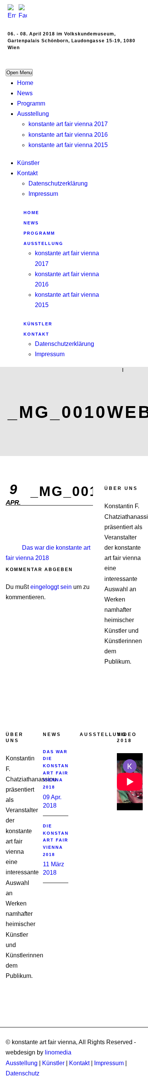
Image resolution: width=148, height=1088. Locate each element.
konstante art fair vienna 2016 (68, 134)
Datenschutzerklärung (58, 183)
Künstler (28, 163)
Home (25, 83)
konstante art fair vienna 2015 (68, 145)
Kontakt (27, 173)
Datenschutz (22, 1073)
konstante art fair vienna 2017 (68, 124)
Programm (31, 103)
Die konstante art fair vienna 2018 (59, 840)
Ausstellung (33, 113)
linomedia (58, 1052)
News (25, 93)
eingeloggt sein (51, 587)
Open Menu (19, 72)
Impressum (43, 193)
